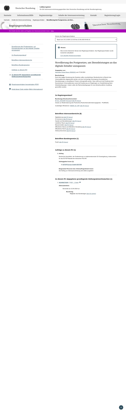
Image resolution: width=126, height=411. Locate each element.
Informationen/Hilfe (25, 15)
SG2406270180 (63, 182)
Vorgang (68, 100)
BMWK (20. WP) (75, 105)
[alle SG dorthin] (91, 193)
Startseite (7, 15)
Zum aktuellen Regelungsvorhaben (70, 55)
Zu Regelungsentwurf (19, 55)
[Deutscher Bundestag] (20, 8)
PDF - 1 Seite (74, 182)
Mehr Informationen (36, 89)
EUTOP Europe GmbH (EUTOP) (72, 164)
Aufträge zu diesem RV (19, 70)
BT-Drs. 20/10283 (60, 100)
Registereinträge (45, 15)
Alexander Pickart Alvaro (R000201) (65, 72)
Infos (52, 31)
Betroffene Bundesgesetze (21, 65)
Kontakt (93, 15)
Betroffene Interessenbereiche (22, 60)
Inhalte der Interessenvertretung (71, 15)
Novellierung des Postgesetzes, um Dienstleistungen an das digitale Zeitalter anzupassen (26, 48)
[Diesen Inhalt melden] (80, 182)
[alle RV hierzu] (76, 100)
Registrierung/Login (112, 15)
